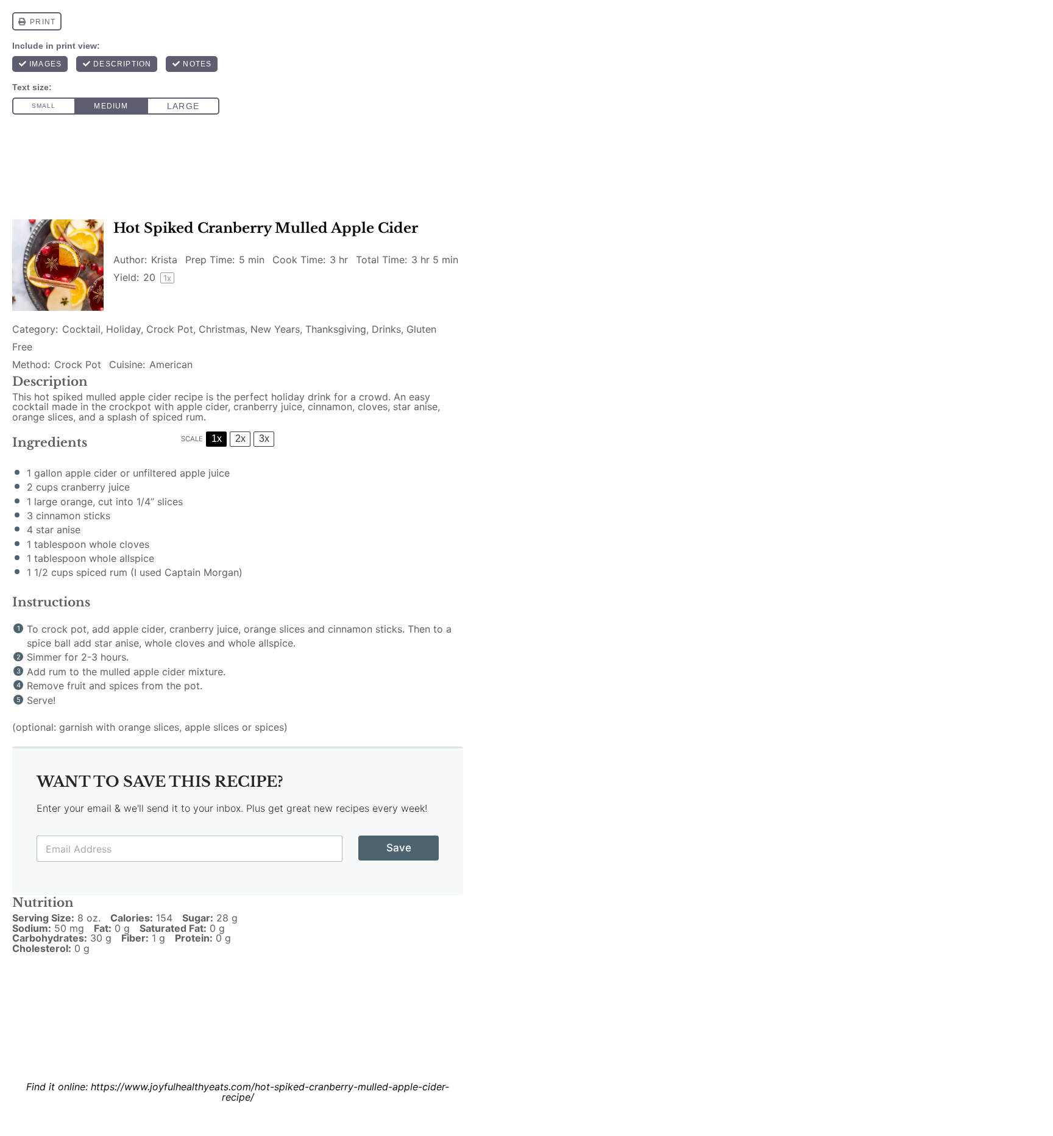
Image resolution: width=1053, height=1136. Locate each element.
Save (398, 848)
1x (216, 438)
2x (240, 438)
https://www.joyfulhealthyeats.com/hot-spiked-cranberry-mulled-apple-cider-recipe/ (270, 1092)
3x (264, 438)
